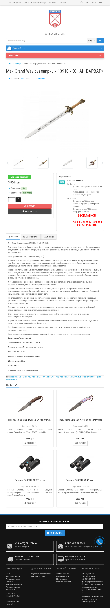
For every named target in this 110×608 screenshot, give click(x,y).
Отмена (62, 316)
